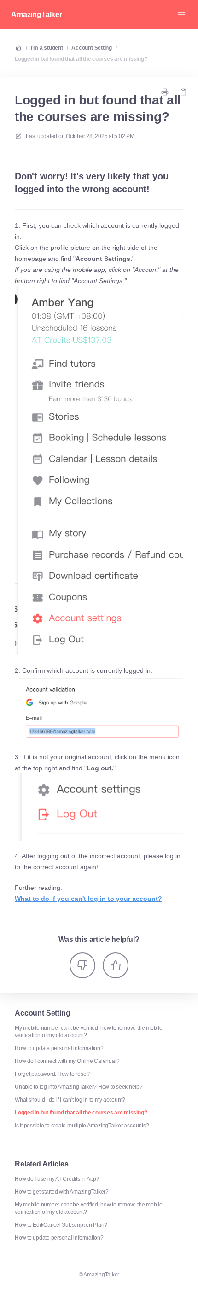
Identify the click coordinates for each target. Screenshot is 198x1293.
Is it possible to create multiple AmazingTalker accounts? (82, 1125)
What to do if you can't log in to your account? (88, 898)
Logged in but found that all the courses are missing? (81, 59)
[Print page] (164, 92)
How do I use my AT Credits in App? (57, 1179)
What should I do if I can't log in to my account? (70, 1100)
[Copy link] (183, 92)
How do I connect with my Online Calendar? (67, 1061)
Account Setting (91, 48)
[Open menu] (181, 14)
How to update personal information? (59, 1048)
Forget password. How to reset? (53, 1074)
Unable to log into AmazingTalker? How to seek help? (79, 1087)
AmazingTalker (36, 14)
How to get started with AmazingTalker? (62, 1192)
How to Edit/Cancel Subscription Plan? (61, 1225)
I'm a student (47, 48)
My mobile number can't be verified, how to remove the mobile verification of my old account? (89, 1032)
